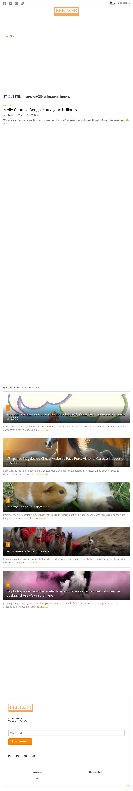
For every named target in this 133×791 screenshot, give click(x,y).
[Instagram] (22, 3)
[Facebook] (4, 3)
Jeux (37, 778)
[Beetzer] (66, 14)
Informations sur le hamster (27, 507)
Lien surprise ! (95, 772)
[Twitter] (10, 3)
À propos (37, 772)
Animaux (7, 105)
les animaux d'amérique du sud (29, 551)
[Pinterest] (16, 3)
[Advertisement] (66, 24)
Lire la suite (45, 430)
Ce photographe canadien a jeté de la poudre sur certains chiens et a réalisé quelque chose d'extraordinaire (63, 593)
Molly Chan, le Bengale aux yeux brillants (40, 109)
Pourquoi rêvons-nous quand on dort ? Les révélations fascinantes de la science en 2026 (65, 416)
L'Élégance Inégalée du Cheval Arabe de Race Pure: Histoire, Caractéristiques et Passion (65, 460)
